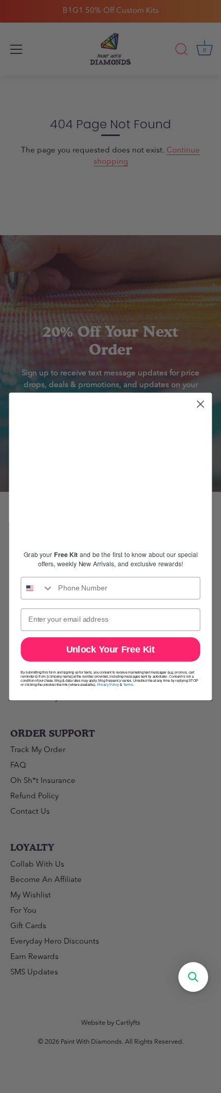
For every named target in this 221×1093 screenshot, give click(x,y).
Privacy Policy (108, 685)
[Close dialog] (201, 404)
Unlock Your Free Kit (110, 649)
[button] (193, 977)
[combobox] (37, 588)
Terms (128, 685)
